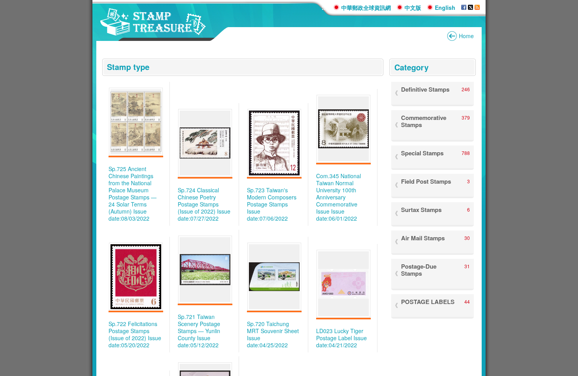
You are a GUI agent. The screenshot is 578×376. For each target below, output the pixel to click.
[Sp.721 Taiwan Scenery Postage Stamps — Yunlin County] (205, 269)
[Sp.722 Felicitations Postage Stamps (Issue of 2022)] (135, 276)
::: (325, 7)
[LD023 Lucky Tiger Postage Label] (343, 284)
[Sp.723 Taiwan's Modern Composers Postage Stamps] (274, 143)
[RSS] (477, 7)
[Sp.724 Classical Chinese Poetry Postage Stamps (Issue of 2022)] (205, 143)
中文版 (413, 7)
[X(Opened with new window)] (470, 7)
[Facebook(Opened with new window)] (463, 7)
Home (466, 36)
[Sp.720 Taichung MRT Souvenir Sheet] (274, 276)
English (445, 7)
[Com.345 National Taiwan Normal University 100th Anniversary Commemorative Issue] (343, 128)
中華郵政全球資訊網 (366, 7)
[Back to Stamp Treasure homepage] (153, 31)
